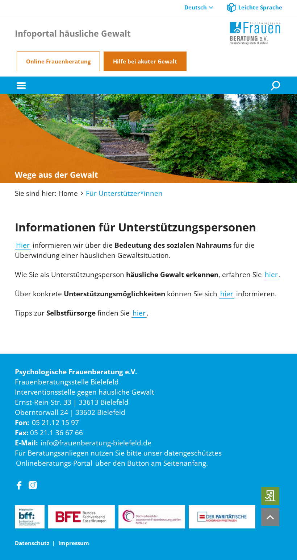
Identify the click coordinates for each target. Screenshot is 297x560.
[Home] (255, 33)
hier (271, 274)
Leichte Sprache (260, 7)
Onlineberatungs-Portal (54, 463)
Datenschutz (32, 543)
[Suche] (276, 85)
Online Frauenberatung (58, 61)
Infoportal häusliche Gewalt (73, 33)
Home (68, 193)
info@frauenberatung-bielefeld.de (96, 442)
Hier (23, 245)
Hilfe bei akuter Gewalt (145, 61)
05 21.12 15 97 (55, 422)
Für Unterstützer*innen (124, 193)
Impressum (73, 543)
